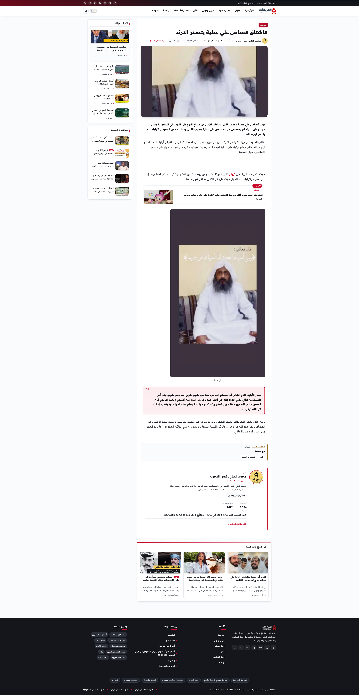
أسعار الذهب (101, 646)
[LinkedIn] (100, 3)
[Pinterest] (95, 3)
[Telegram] (90, 3)
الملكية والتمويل (150, 680)
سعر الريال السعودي (117, 640)
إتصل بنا (171, 660)
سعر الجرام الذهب (118, 634)
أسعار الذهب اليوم (99, 634)
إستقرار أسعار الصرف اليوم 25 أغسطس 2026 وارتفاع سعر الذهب (103, 191)
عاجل (237, 10)
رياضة (166, 10)
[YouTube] (105, 3)
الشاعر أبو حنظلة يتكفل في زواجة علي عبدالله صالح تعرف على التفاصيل (248, 578)
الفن (195, 10)
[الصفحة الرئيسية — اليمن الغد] (267, 11)
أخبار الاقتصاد (181, 10)
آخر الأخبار (170, 640)
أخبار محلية (224, 10)
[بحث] (86, 11)
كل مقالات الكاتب (236, 524)
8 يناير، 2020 (192, 41)
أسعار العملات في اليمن (144, 689)
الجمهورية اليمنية (249, 457)
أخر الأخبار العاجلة (167, 646)
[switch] (93, 11)
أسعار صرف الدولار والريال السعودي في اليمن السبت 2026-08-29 (155, 653)
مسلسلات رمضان (118, 646)
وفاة (101, 652)
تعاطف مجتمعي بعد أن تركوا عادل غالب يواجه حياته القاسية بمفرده (161, 578)
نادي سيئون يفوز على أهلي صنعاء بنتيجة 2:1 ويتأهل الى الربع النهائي (103, 69)
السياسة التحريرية (167, 666)
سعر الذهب (103, 657)
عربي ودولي (208, 10)
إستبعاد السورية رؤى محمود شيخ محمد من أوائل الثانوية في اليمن (111, 50)
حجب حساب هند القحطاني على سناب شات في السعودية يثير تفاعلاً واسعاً (205, 578)
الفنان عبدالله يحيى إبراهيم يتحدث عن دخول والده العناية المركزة (103, 166)
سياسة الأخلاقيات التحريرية (172, 680)
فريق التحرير (194, 680)
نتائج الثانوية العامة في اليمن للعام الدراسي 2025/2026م (104, 153)
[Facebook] (115, 3)
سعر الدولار (100, 640)
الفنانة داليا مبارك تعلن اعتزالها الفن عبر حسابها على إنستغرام (103, 178)
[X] (110, 3)
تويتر (232, 174)
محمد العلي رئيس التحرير (248, 40)
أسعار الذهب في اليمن (116, 652)
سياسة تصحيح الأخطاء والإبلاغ (215, 680)
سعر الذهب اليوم (118, 657)
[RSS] (85, 3)
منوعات (155, 10)
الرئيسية (249, 10)
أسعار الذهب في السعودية (94, 689)
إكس (261, 457)
